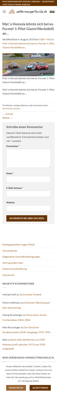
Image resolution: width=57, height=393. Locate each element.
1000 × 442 (45, 39)
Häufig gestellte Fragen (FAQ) (18, 244)
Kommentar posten (11, 108)
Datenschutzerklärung (14, 268)
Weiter (7, 117)
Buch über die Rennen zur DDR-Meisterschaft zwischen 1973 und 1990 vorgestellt (24, 344)
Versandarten (9, 250)
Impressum (8, 274)
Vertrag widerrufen (12, 262)
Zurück (7, 113)
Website (10, 202)
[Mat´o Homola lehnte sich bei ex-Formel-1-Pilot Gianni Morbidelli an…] (28, 64)
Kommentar (13, 146)
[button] (4, 11)
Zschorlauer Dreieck (30, 294)
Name (10, 173)
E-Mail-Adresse (14, 188)
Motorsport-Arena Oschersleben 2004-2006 (24, 317)
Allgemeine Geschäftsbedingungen (21, 256)
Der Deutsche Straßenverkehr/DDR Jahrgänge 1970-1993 (26, 330)
